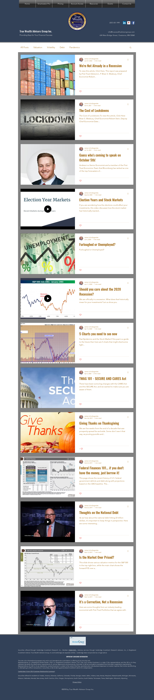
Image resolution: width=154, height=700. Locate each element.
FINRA (71, 650)
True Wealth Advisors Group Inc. (36, 31)
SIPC (75, 650)
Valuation (37, 47)
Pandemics (74, 47)
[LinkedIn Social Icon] (124, 22)
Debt (62, 47)
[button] (94, 4)
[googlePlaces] (128, 22)
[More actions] (128, 59)
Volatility (51, 47)
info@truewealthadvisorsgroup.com (121, 32)
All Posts (24, 47)
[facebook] (133, 22)
